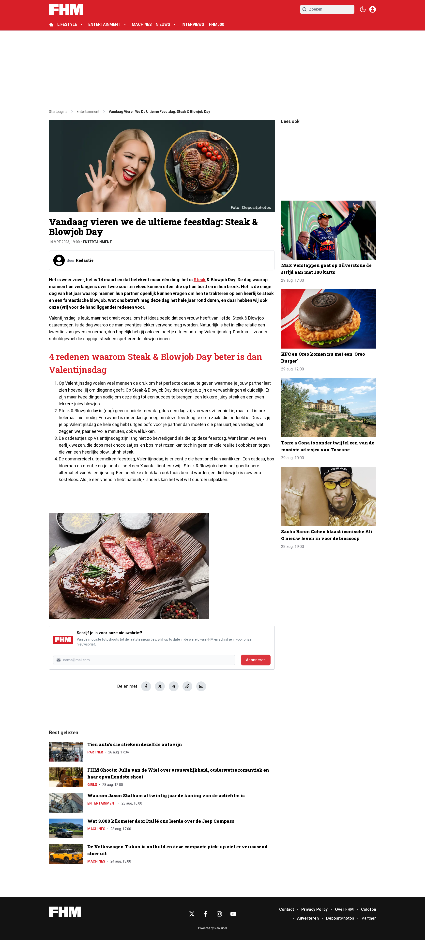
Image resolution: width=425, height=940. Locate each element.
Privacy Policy (314, 909)
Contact (286, 909)
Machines (96, 829)
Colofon (368, 909)
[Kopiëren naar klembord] (187, 686)
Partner (95, 752)
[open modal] (372, 9)
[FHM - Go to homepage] (65, 912)
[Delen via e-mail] (201, 686)
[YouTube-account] (233, 914)
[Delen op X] (160, 686)
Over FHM (344, 909)
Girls (92, 785)
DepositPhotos (340, 918)
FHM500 (216, 24)
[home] (51, 24)
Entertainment (97, 242)
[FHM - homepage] (66, 9)
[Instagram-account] (219, 914)
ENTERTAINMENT (104, 24)
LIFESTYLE (67, 24)
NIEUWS (163, 24)
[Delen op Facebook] (146, 686)
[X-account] (192, 914)
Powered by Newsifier (212, 928)
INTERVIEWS (193, 24)
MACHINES (142, 24)
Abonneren (256, 660)
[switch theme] (362, 9)
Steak (200, 279)
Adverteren (308, 918)
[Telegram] (174, 686)
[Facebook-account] (206, 914)
